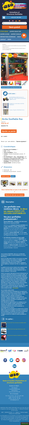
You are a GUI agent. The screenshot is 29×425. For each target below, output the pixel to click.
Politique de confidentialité (14, 413)
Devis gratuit (14, 27)
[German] (16, 20)
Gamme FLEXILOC (16, 34)
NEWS (9, 39)
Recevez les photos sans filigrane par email (11, 87)
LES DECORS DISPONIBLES (15, 212)
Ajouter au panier (9, 131)
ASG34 (19, 36)
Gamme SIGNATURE (15, 31)
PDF (13, 176)
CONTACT (3, 39)
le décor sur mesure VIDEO (15, 209)
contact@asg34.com (14, 399)
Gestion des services (24, 423)
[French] (9, 20)
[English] (13, 20)
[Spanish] (19, 20)
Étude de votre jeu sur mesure (15, 195)
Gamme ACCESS (4, 34)
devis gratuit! (15, 288)
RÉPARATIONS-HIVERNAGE (8, 36)
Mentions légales (24, 412)
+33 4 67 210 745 (16, 17)
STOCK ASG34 (4, 31)
